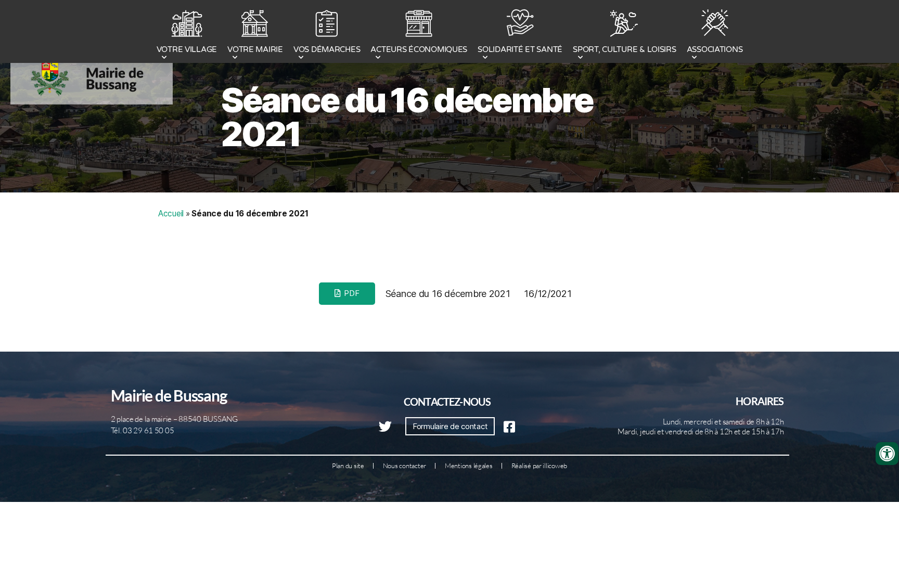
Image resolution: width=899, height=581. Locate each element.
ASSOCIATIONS (715, 49)
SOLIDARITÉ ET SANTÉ (520, 49)
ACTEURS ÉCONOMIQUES (418, 49)
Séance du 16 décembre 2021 (407, 117)
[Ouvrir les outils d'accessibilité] (887, 453)
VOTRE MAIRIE (255, 49)
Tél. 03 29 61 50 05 (142, 430)
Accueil (171, 213)
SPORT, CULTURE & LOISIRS (624, 49)
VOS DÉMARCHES (327, 49)
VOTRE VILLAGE (187, 49)
